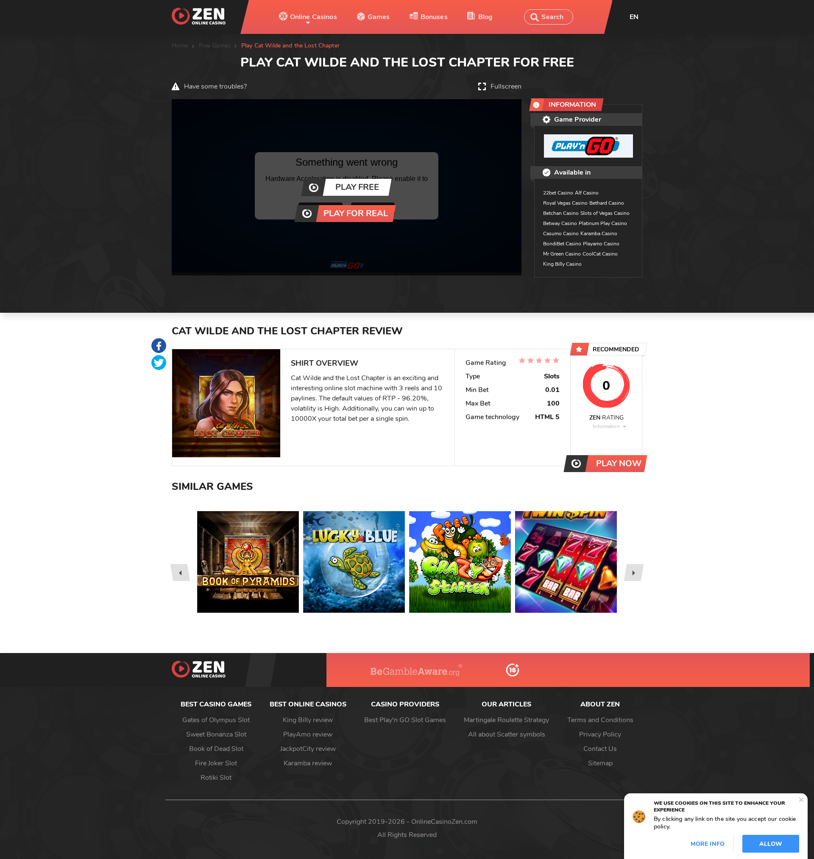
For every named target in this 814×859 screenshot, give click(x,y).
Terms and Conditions (600, 720)
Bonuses (434, 17)
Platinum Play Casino (603, 223)
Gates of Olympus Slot (216, 720)
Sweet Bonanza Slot (216, 734)
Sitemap (600, 763)
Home (180, 46)
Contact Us (600, 748)
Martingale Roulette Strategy (506, 720)
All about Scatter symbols (506, 734)
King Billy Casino (562, 264)
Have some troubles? (215, 86)
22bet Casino (558, 192)
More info (708, 844)
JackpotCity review (308, 748)
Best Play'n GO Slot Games (405, 720)
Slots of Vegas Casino (605, 213)
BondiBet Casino (562, 243)
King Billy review (308, 720)
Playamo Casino (601, 243)
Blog (485, 17)
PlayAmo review (307, 734)
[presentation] (180, 572)
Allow (770, 844)
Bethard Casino (606, 203)
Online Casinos (313, 17)
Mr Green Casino (562, 253)
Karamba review (308, 763)
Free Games (215, 46)
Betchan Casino (561, 213)
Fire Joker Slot (216, 763)
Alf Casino (587, 192)
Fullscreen (506, 86)
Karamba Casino (598, 233)
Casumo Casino (561, 233)
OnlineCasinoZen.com (444, 821)
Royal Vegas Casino (565, 203)
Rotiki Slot (216, 777)
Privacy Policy (600, 734)
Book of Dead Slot (216, 748)
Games (379, 17)
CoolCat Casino (600, 253)
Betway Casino (560, 223)
